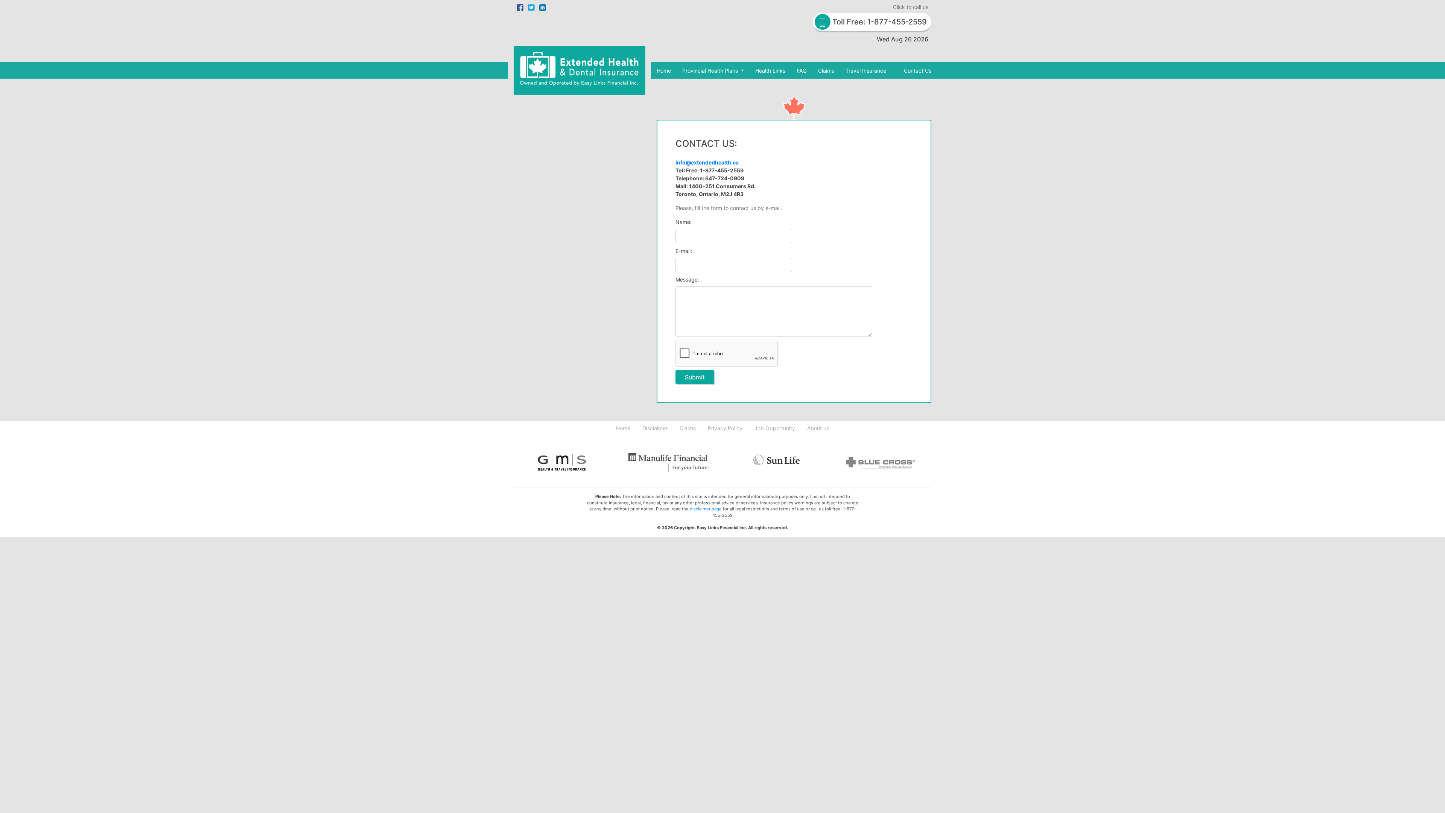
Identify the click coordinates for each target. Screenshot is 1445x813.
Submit (695, 377)
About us (818, 428)
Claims (826, 70)
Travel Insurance (866, 70)
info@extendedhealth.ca (707, 162)
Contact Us (917, 70)
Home (664, 70)
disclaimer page (706, 509)
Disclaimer (655, 428)
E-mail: (683, 251)
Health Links (770, 70)
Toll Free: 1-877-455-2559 (878, 21)
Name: (683, 222)
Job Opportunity (774, 428)
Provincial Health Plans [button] (710, 70)
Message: (687, 279)
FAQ (802, 70)
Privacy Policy (725, 428)
